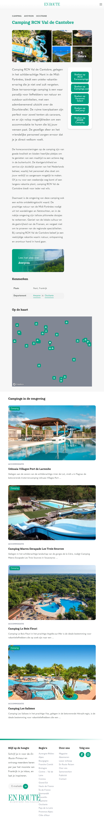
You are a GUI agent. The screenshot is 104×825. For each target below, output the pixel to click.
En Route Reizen (66, 765)
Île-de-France (45, 790)
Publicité (63, 776)
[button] (50, 343)
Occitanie (41, 16)
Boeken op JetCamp (79, 109)
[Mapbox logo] (18, 384)
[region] (52, 351)
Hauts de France (46, 786)
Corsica (42, 779)
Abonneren (64, 757)
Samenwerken (65, 772)
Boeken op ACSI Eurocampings (81, 76)
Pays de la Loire (46, 808)
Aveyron (29, 16)
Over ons (63, 768)
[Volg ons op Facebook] (81, 754)
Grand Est (43, 783)
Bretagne (43, 768)
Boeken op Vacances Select (79, 98)
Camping (17, 16)
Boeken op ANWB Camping (79, 120)
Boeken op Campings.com (81, 87)
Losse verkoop (65, 761)
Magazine (63, 754)
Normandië (44, 794)
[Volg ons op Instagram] (88, 754)
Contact (62, 779)
